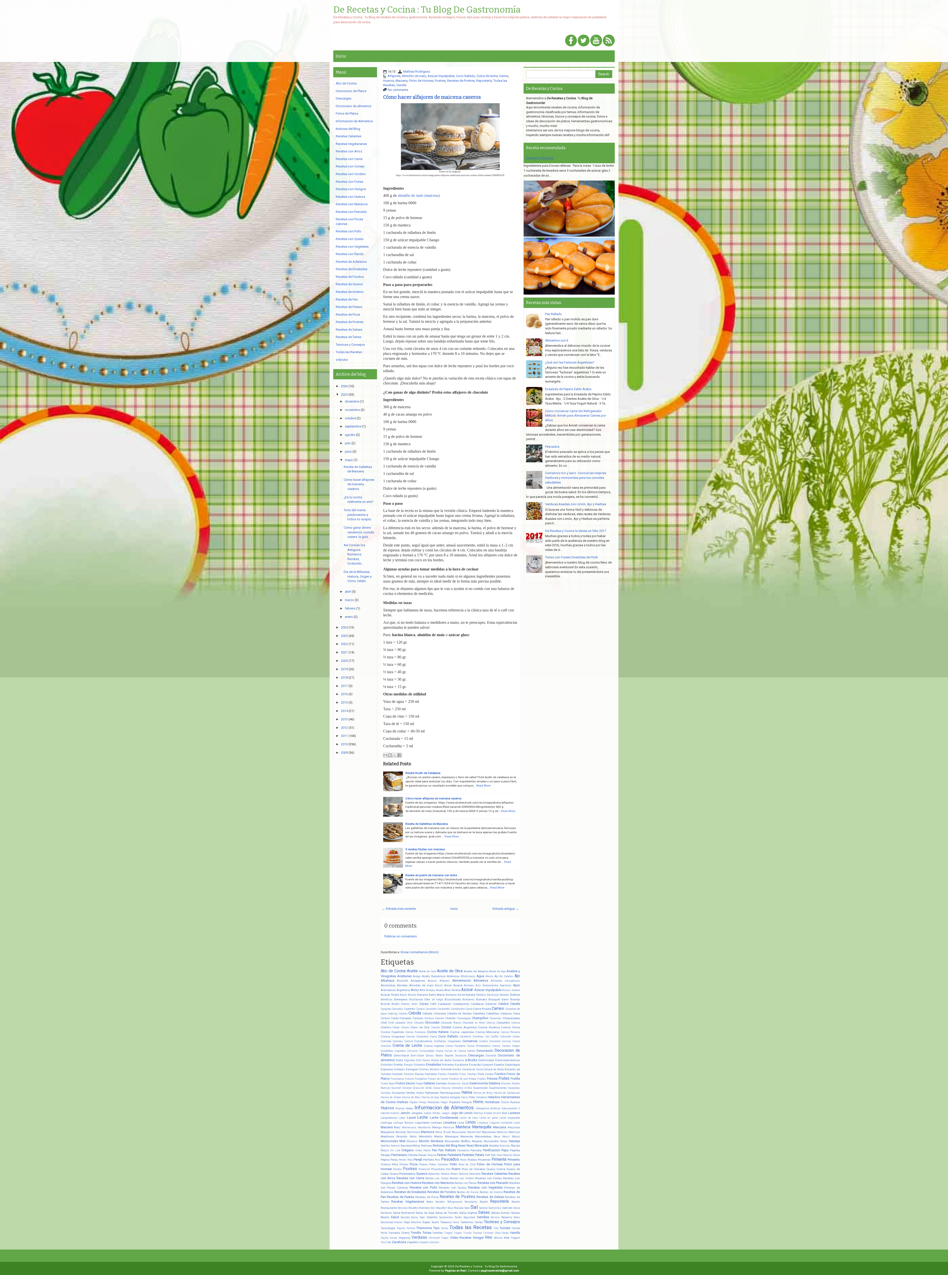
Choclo (419, 1022)
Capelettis (409, 1009)
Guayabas (514, 1088)
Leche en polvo (488, 1117)
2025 (344, 394)
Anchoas (469, 985)
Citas (396, 1027)
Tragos (448, 1233)
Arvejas (430, 990)
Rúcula (458, 1208)
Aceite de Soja (497, 971)
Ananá (457, 985)
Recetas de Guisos (468, 1192)
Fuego (419, 1083)
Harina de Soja (430, 1097)
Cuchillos (387, 1050)
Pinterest (386, 1164)
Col (487, 1036)
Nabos (504, 1141)
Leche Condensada (444, 1117)
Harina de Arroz (483, 1092)
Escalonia (461, 1064)
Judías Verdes (432, 1113)
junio (348, 451)
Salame (483, 1208)
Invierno (394, 1113)
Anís (478, 985)
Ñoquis (385, 1150)
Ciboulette (503, 1022)
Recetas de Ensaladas (410, 1192)
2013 (344, 719)
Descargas (476, 1055)
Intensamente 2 (510, 1108)
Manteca (462, 1127)
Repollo (484, 1201)
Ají (496, 976)
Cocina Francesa (415, 1032)
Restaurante (389, 1208)
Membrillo (425, 1136)
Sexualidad (387, 1222)
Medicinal (514, 1132)
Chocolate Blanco (451, 1022)
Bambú (412, 994)
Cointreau (478, 1036)
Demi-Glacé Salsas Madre (427, 1055)
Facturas (409, 1074)
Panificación (491, 1150)
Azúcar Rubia (390, 994)
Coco (433, 1036)
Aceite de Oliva (450, 971)
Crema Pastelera (455, 1046)
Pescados (450, 1159)
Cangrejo (386, 1009)
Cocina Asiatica (489, 1027)
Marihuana (413, 1132)
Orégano (407, 1150)
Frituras (492, 1078)
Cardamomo (458, 1009)
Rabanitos (434, 1173)
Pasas (422, 1155)
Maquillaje (514, 1127)
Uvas (505, 1233)
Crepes (516, 1046)
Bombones (468, 999)
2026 (344, 386)
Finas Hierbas (467, 1074)
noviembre (352, 410)
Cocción (435, 1027)
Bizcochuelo (453, 999)
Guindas (386, 1092)
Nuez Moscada (477, 1145)
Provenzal (424, 1169)
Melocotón (402, 1136)
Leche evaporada (509, 1117)
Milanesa (412, 1141)
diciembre (352, 401)
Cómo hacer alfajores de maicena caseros (432, 97)
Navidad (406, 1145)
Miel (402, 1141)
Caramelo (430, 1009)
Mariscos (427, 1132)
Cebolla (415, 1013)
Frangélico (421, 1078)
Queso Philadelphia (402, 1173)
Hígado (413, 1102)
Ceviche (439, 1018)
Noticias (426, 1145)
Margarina (388, 1132)
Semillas (483, 1217)
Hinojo (422, 1102)
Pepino (385, 1159)
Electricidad (486, 1060)
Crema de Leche (407, 1045)
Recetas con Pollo (423, 1187)
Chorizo (490, 1022)
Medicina (502, 1132)
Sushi (435, 1222)
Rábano (445, 1173)
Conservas (469, 1041)
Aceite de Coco (427, 971)
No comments (398, 90)
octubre (350, 418)
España (499, 1064)
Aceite (412, 971)
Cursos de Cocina (455, 1050)
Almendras (388, 985)
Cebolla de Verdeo (459, 1013)
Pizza (413, 1164)
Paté (487, 1155)
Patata (479, 1155)
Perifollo (428, 1159)
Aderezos (453, 976)
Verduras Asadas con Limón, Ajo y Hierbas (575, 504)
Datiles (471, 1050)
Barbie (461, 994)
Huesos (515, 1102)
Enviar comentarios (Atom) (420, 952)
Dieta (399, 1060)
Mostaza (437, 1141)
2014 (344, 711)
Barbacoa (451, 994)
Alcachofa (402, 980)
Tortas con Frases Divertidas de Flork (571, 557)
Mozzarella (452, 1141)
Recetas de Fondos (441, 1192)
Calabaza (477, 1004)
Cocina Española (392, 1032)
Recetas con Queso (452, 1187)
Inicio (341, 56)
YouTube (386, 1242)
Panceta (476, 1150)
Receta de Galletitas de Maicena (426, 824)
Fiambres (431, 1074)
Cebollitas (492, 1013)
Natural (395, 1145)
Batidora (481, 994)
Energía (408, 1064)
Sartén (458, 1217)
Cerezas (418, 1018)
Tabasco (445, 1222)
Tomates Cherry (399, 1233)
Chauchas (495, 1018)
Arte (422, 990)
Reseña (516, 1201)
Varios (393, 1237)
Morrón (424, 1141)
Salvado (405, 1217)
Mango (437, 1127)
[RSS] (609, 41)
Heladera (481, 1097)
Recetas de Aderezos (351, 261)
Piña (395, 1164)
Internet (385, 1113)
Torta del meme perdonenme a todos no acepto (357, 514)
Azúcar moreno (511, 990)
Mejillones (387, 1136)
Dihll (418, 1060)
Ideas (409, 1108)
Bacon (403, 994)
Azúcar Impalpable (441, 76)
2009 (344, 752)
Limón (470, 1122)
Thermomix (424, 1228)
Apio (516, 985)
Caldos (503, 1004)
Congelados (454, 1041)
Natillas (385, 1145)
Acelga (417, 976)
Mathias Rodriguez (416, 71)
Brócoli (385, 1004)
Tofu (496, 1228)
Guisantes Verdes (403, 1092)
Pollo (453, 1164)
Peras (394, 1159)
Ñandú (515, 1145)
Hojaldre (454, 1102)
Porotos (397, 1169)
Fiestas (442, 1074)
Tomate (505, 1228)
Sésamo (506, 1217)
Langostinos (389, 1117)
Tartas (478, 1222)
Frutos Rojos (388, 1083)
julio (348, 443)
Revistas (403, 1208)
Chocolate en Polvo (473, 1022)
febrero (350, 608)
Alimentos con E (556, 340)
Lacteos (514, 1113)
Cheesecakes (511, 1018)
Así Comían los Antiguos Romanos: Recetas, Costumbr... (354, 554)
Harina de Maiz (411, 1097)
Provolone (438, 1169)
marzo (349, 600)
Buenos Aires (409, 1004)
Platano (423, 1164)
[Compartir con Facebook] (399, 755)
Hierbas (402, 1102)
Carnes (498, 1008)
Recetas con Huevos (406, 1183)
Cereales (405, 1018)
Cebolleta (479, 1013)
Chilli (410, 1022)
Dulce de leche (487, 76)
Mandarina (424, 1127)
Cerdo (395, 1018)
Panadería (463, 1150)
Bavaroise (493, 994)
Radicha (463, 1173)
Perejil (418, 1159)
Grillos (468, 1088)
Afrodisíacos (468, 976)
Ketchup (478, 1113)
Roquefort (441, 1208)
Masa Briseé (443, 1132)
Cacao (424, 1004)
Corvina (506, 1041)
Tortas (426, 1233)
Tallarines (466, 1222)
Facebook (397, 1074)
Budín (395, 1004)
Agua (480, 976)
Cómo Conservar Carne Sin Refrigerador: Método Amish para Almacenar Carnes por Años (575, 415)
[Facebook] (571, 41)
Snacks (398, 1222)
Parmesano (399, 1155)
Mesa (497, 1136)
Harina (503, 76)
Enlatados (419, 1064)
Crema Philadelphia (479, 1046)
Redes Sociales (435, 1201)
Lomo (517, 1122)
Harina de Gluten (391, 1097)
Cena (516, 1013)
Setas (517, 1217)
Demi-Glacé (401, 1055)
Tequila (400, 1228)
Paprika (515, 1150)
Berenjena (400, 999)
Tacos (455, 1222)
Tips (436, 1228)
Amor (448, 985)
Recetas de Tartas (348, 337)
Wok (507, 1237)
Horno (478, 1102)
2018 (344, 677)
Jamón (405, 1113)
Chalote (450, 1018)
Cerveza (429, 1018)
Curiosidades (427, 1050)
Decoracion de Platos (351, 91)
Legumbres (422, 1122)
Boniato (481, 999)
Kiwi (504, 1113)
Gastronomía (478, 1083)
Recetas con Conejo (436, 1178)
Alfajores (393, 76)
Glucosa (506, 1083)
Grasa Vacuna (442, 1088)
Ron (433, 1208)
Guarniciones (498, 1088)
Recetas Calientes (494, 1173)
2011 (344, 736)
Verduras (419, 1237)
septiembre (353, 426)
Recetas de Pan (347, 299)
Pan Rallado (447, 1150)
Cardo (469, 1009)
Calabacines (461, 1004)
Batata (470, 994)
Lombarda (507, 1122)
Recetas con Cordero (462, 1178)
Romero (424, 1208)
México (516, 1136)
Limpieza (482, 1122)
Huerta (505, 1102)
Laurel (411, 1117)
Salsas (484, 1212)
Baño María (437, 994)
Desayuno (461, 1055)
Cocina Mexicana (487, 1032)
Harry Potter (468, 1097)
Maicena (401, 80)
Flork (481, 1074)
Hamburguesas (450, 1092)
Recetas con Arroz (349, 151)
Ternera (410, 1228)
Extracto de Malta (494, 1069)
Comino (408, 1041)
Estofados (399, 1069)
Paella (427, 1150)
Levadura (449, 1122)
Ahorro (489, 976)
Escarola (475, 1064)
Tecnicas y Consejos (502, 1222)
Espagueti (487, 1064)
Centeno (385, 1018)
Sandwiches (446, 1217)
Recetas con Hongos (351, 189)
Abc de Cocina (393, 971)
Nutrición (504, 1145)
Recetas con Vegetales (485, 1187)
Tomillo (416, 1233)
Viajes (445, 1237)
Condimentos (423, 1041)
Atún (447, 990)
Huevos (388, 80)
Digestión (409, 1060)
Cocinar (410, 1036)
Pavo (499, 1155)
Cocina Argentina (465, 1027)
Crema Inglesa (434, 1046)
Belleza (515, 994)
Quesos (421, 1173)
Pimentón (484, 1159)
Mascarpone (459, 1132)
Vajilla (384, 1237)
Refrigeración (454, 1201)
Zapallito (413, 1242)
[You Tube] (596, 41)
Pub (448, 1169)
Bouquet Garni (499, 999)
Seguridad (469, 1217)
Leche (422, 1117)
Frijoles (481, 1078)
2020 (344, 661)
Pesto (463, 1159)
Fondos (500, 1074)
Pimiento (514, 1159)
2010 (344, 744)
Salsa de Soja (424, 1212)
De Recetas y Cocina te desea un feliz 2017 (575, 531)
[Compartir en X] (394, 755)
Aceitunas (404, 976)
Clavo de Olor (420, 1027)
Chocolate (432, 1022)
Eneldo (398, 1064)
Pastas (442, 1155)
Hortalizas (492, 1102)
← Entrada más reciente (399, 909)
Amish (439, 985)
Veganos (404, 1237)
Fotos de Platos (347, 113)
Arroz (415, 990)
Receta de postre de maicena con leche (431, 875)
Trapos (458, 1233)
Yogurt (515, 1237)
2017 (344, 686)
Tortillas (437, 1233)
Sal (474, 1207)
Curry (439, 1050)
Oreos (418, 1150)
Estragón (412, 1069)
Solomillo (416, 1222)
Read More (483, 785)
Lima (460, 1122)
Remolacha (471, 1201)
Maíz (397, 1127)
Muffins (466, 1141)
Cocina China (510, 1027)
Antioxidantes (490, 985)
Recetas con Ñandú (465, 1183)
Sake (467, 1208)
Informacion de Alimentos (444, 1108)
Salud (395, 1217)
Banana (422, 994)
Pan (434, 1150)
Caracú (420, 1009)
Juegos (445, 1113)
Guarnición (480, 1088)
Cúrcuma (412, 1050)
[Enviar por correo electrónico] (385, 755)
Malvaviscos (409, 1127)
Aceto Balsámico (433, 976)
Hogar (444, 1102)
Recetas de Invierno (491, 1192)
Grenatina (457, 1088)
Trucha (467, 1233)
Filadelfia (453, 1074)
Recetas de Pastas (400, 1197)
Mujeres (477, 1141)
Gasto (465, 1083)
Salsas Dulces (500, 1212)
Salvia (414, 1217)
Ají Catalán (506, 976)
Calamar (491, 1004)
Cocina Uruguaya (393, 1036)
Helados (494, 1097)
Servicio (495, 1217)
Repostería (484, 80)
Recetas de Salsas (490, 1197)
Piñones (404, 1164)
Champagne (464, 1018)
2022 (344, 644)
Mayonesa (489, 1132)
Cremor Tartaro (501, 1046)
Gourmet (396, 1088)
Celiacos (506, 1013)
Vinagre (478, 1237)
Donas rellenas (540, 158)
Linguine (494, 1122)
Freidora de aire (458, 1078)
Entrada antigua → (506, 909)
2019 (344, 669)
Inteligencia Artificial (488, 1108)
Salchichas (495, 1208)
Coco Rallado (465, 76)
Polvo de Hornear (421, 80)
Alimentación (461, 980)
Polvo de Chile (467, 1164)
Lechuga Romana (403, 1122)
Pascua (432, 1155)
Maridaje (400, 1132)
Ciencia (515, 1022)
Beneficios (387, 999)
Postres (440, 80)
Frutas (503, 1078)
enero (349, 617)
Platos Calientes (439, 1164)
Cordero (483, 1041)
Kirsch (497, 1113)
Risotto (413, 1208)
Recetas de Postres (461, 80)
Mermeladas (483, 1136)
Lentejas (436, 1122)
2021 (344, 652)
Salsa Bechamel (404, 1212)
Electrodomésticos (507, 1060)
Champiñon (480, 1018)
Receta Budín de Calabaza (422, 773)
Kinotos (488, 1113)
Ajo (517, 976)
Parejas (386, 1155)
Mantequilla (481, 1127)
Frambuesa (397, 1078)
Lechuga (386, 1122)
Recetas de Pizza (426, 1197)
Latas (402, 1117)
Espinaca (387, 1069)
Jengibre (416, 1113)
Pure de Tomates (473, 1169)
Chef (384, 1022)
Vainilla (401, 85)
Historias (433, 1102)
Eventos (457, 1069)
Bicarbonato (416, 999)
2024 (344, 627)
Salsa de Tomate (446, 1212)
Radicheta (475, 1173)
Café (433, 1004)
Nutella (494, 1145)
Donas (426, 1060)
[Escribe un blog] (390, 755)
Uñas (498, 1233)
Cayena (403, 1013)
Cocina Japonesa (462, 1032)
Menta (438, 1136)
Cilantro (386, 1027)
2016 (344, 694)
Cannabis (397, 1009)
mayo (349, 460)
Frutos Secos (405, 1083)
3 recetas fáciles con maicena (425, 849)
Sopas (426, 1222)
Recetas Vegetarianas (407, 1201)
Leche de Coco (469, 1117)
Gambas (441, 1083)
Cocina (446, 1027)
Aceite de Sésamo (476, 971)
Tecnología (388, 1228)
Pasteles (468, 1155)
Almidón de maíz (414, 76)
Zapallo (423, 1242)
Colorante (505, 1036)
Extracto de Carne (472, 1069)
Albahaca (387, 980)
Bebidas (504, 994)
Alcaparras (418, 980)
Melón (413, 1136)
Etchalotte (446, 1069)
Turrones (488, 1233)
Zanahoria (399, 1242)
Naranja (514, 1141)
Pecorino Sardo (511, 1155)
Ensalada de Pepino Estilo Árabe (568, 389)
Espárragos (512, 1064)
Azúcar (467, 990)
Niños (416, 1145)
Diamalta (491, 1055)
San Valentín (428, 1217)
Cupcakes (400, 1050)
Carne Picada (482, 1009)
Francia (409, 1078)
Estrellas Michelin (429, 1069)
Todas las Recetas (470, 1227)
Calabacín (444, 1004)
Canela (515, 1004)
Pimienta (499, 1159)
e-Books (471, 1060)
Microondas (389, 1141)
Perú (437, 1159)
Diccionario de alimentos (353, 106)
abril (348, 591)
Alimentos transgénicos (505, 980)
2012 (344, 727)
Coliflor (495, 1036)
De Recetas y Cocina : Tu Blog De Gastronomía (427, 10)
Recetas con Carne (410, 1178)
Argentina (403, 990)
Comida (386, 1041)
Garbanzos (454, 1083)
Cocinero (422, 1036)
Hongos (466, 1102)
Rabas (454, 1173)
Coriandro (495, 1041)
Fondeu (489, 1074)
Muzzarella (491, 1141)
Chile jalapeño (396, 1022)
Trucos (477, 1233)
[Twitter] (584, 41)
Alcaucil (432, 980)
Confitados (440, 1041)
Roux (450, 1208)
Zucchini (434, 1242)
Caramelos (443, 1009)
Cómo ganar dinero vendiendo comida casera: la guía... (359, 532)
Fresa (472, 1078)
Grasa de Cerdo (422, 1088)
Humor (400, 1108)
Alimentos (481, 980)
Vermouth (434, 1237)
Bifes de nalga (433, 999)
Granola (407, 1088)
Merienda (466, 1136)
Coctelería (465, 1036)
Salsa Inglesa (468, 1212)
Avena (456, 990)
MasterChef (474, 1132)
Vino (488, 1237)
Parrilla (413, 1155)
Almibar (402, 985)
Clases (405, 1027)
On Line (395, 1150)
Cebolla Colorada (434, 1013)
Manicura (448, 1127)
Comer (516, 1036)
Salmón (507, 1208)
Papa (505, 1150)
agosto (350, 435)
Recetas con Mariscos (438, 1183)
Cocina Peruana (510, 1032)
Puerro (456, 1169)
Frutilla (515, 1078)
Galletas (429, 1083)
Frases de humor (438, 1078)
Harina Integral (450, 1097)
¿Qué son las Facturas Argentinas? (569, 362)
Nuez (462, 1145)
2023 (344, 636)
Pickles (472, 1159)
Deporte (449, 1055)
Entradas (448, 1064)
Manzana (499, 1127)
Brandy (515, 999)
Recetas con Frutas (488, 1178)
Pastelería (454, 1155)
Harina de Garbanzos (507, 1092)
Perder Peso (406, 1159)
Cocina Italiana (438, 1032)
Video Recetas (461, 1237)
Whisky (498, 1237)
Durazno (458, 1060)
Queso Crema (496, 1169)
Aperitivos (506, 985)
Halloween (432, 1092)
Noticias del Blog (445, 1145)
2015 (344, 702)
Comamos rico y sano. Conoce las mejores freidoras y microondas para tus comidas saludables (575, 477)
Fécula (419, 1074)
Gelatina (494, 1083)
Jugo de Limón (462, 1113)
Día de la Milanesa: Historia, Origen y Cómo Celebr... (358, 576)
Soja (407, 1222)
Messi (506, 1136)
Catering (392, 1013)
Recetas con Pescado (493, 1183)
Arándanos (388, 990)
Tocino (444, 1228)
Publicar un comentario (400, 936)
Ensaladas (433, 1064)
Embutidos (387, 1064)
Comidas (398, 1041)
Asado (439, 990)
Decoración (485, 1050)
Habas (420, 1092)
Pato (493, 1155)
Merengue (451, 1136)
